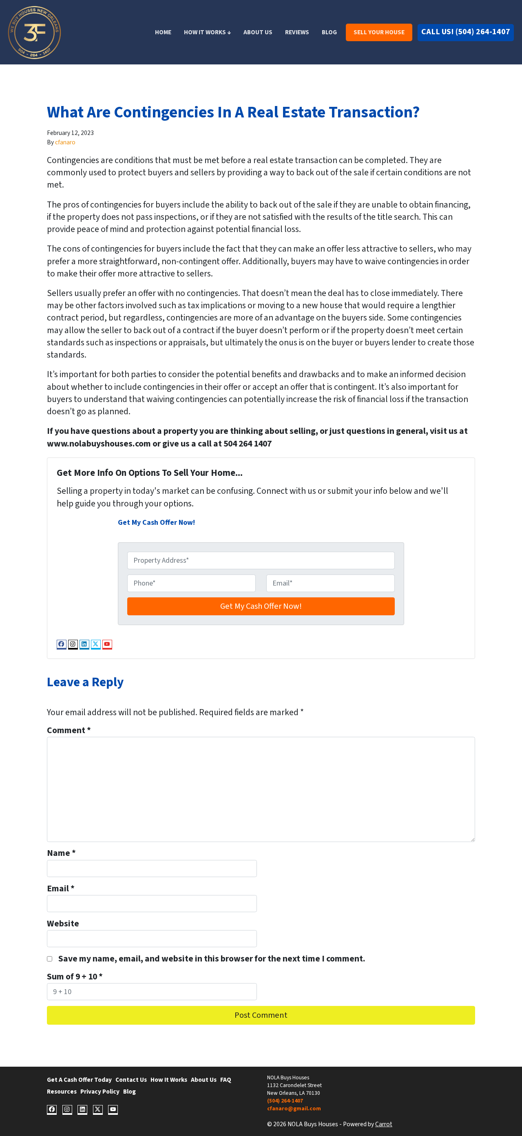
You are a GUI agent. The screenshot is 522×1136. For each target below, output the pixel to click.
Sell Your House (379, 32)
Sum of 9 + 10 (75, 977)
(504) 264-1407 (285, 1101)
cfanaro (65, 142)
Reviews (297, 32)
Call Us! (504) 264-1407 (465, 32)
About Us (257, 32)
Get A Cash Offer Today (79, 1079)
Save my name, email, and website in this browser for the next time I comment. (211, 959)
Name (61, 853)
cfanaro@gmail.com (294, 1108)
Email (61, 889)
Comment (69, 731)
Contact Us (131, 1079)
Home (163, 32)
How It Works (168, 1079)
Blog (329, 32)
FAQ (225, 1079)
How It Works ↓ (207, 32)
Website (63, 924)
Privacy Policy (99, 1091)
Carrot (383, 1124)
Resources (62, 1091)
